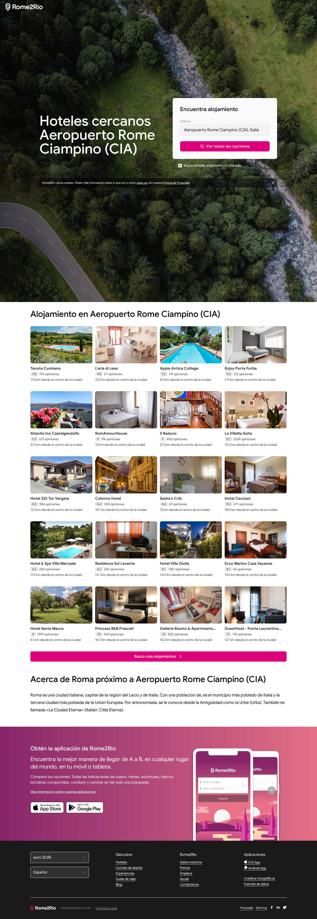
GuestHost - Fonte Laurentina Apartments (251, 631)
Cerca (185, 121)
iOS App (254, 862)
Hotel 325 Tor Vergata (49, 498)
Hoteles (121, 862)
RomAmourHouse (111, 433)
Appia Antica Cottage (179, 368)
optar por (142, 182)
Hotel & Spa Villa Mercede (53, 563)
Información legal (106, 908)
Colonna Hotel (108, 498)
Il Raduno (168, 433)
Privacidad (246, 907)
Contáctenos (189, 884)
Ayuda (184, 879)
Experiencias (125, 873)
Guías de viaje (126, 879)
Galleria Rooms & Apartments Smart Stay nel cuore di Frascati (188, 631)
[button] (225, 146)
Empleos (186, 873)
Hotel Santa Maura (47, 628)
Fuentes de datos (256, 884)
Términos (261, 907)
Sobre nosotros (191, 862)
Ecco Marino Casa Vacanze (248, 563)
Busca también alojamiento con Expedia (212, 165)
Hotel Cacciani (238, 498)
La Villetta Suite (238, 433)
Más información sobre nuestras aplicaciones (63, 792)
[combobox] (224, 129)
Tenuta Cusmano (45, 368)
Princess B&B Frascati (114, 628)
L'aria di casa (106, 368)
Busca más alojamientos (155, 656)
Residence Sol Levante (115, 563)
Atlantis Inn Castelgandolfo (54, 433)
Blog (119, 884)
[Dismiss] (273, 183)
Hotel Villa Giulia (174, 563)
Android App (257, 868)
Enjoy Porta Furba (241, 368)
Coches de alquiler (129, 868)
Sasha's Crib (171, 498)
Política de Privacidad (176, 182)
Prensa (185, 868)
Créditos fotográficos (259, 878)
